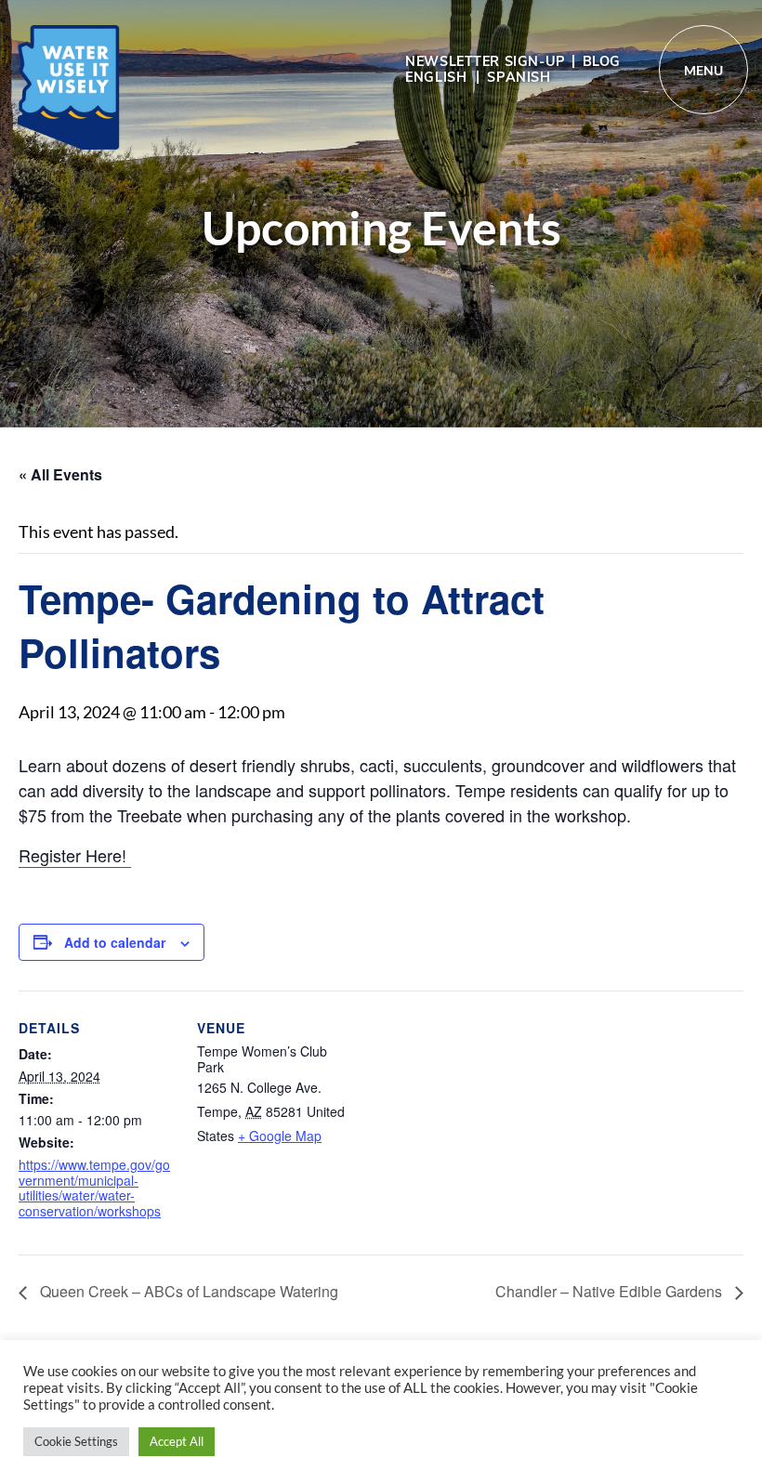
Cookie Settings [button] (76, 1441)
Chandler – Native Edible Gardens (610, 1291)
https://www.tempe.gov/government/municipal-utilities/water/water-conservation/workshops (94, 1187)
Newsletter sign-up (485, 61)
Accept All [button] (177, 1441)
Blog (602, 61)
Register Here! (75, 855)
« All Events (60, 474)
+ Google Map (280, 1135)
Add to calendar (114, 942)
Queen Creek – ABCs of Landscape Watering (187, 1291)
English (435, 77)
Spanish (518, 77)
